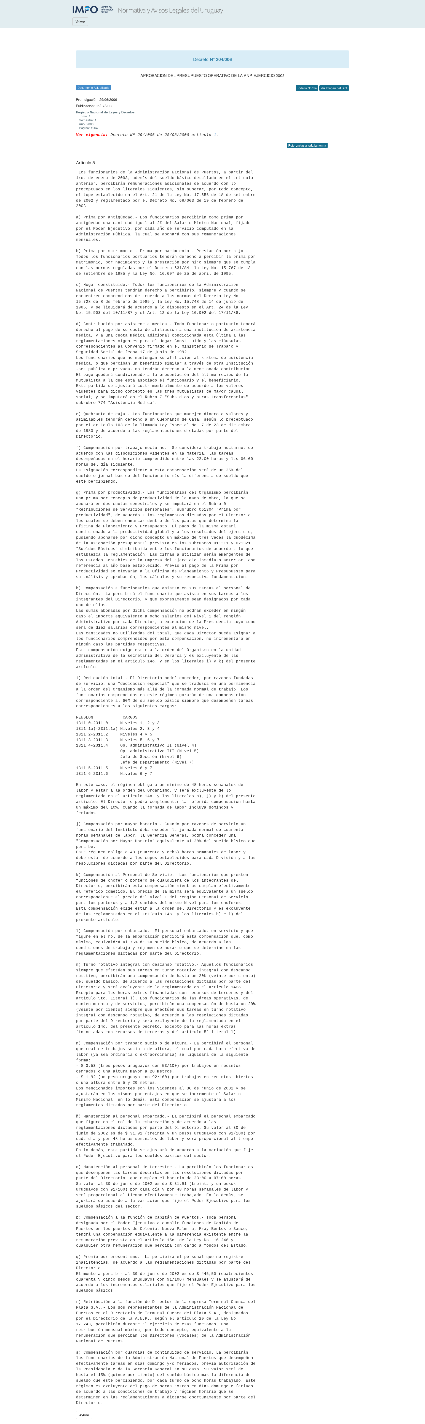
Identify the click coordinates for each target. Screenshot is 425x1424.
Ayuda (84, 1414)
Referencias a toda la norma (307, 145)
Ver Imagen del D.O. (334, 88)
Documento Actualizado (93, 87)
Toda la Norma (307, 88)
